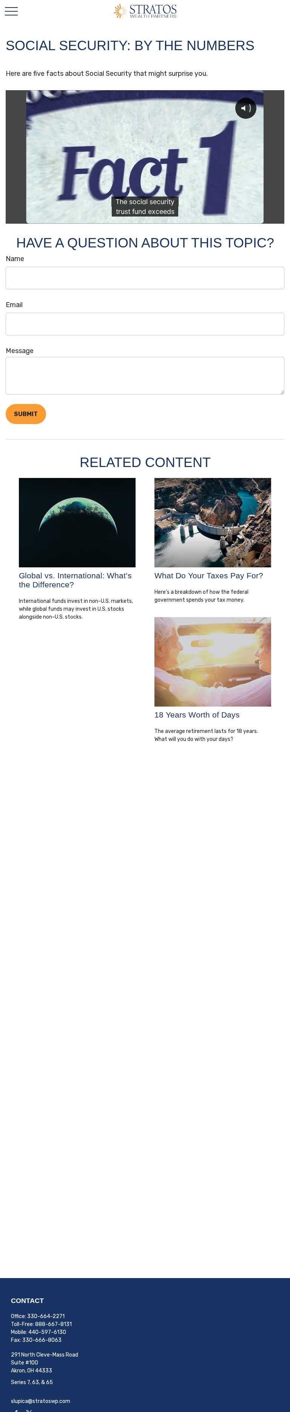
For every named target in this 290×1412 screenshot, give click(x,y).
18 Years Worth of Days (197, 714)
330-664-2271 (46, 1316)
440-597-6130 (47, 1332)
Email (14, 305)
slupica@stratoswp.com (40, 1401)
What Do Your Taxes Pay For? (208, 575)
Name (15, 259)
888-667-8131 (53, 1324)
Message (20, 351)
